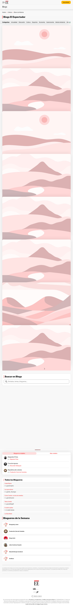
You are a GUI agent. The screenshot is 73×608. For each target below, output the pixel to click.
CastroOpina (8, 483)
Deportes (35, 22)
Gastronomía (50, 22)
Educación (22, 22)
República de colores (15, 470)
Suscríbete (66, 2)
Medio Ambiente (60, 22)
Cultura (10, 12)
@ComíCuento (10, 498)
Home (4, 12)
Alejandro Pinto (13, 457)
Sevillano (11, 558)
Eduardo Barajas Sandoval (16, 551)
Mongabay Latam (13, 524)
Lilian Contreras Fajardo (15, 545)
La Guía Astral (8, 514)
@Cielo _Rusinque (11, 492)
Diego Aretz (12, 538)
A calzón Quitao (10, 510)
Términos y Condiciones (35, 599)
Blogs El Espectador (14, 17)
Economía (42, 22)
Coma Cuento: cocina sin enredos (14, 495)
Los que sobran (9, 489)
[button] (70, 22)
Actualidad (14, 22)
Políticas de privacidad (48, 599)
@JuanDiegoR (10, 504)
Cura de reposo (13, 463)
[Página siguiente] (44, 368)
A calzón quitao (9, 507)
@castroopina (10, 485)
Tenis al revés (8, 501)
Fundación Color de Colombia (18, 472)
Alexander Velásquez (15, 466)
